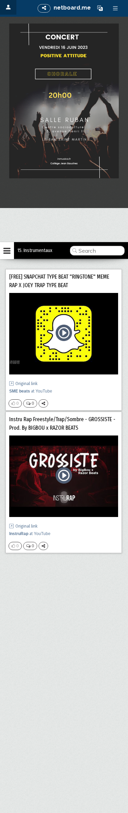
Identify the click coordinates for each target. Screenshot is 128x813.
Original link (26, 383)
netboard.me (72, 7)
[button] (100, 8)
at (30, 391)
